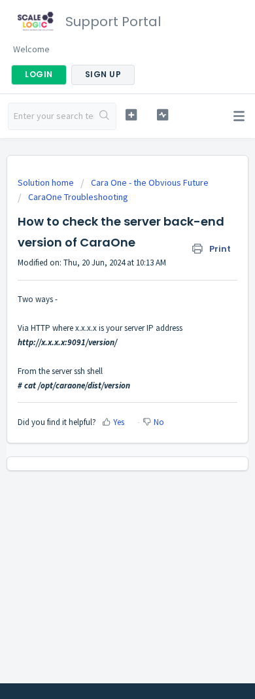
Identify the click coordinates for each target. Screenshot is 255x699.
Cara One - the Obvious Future (150, 182)
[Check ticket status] (162, 115)
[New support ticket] (130, 115)
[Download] (103, 340)
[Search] (105, 116)
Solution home (47, 182)
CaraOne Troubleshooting (78, 197)
